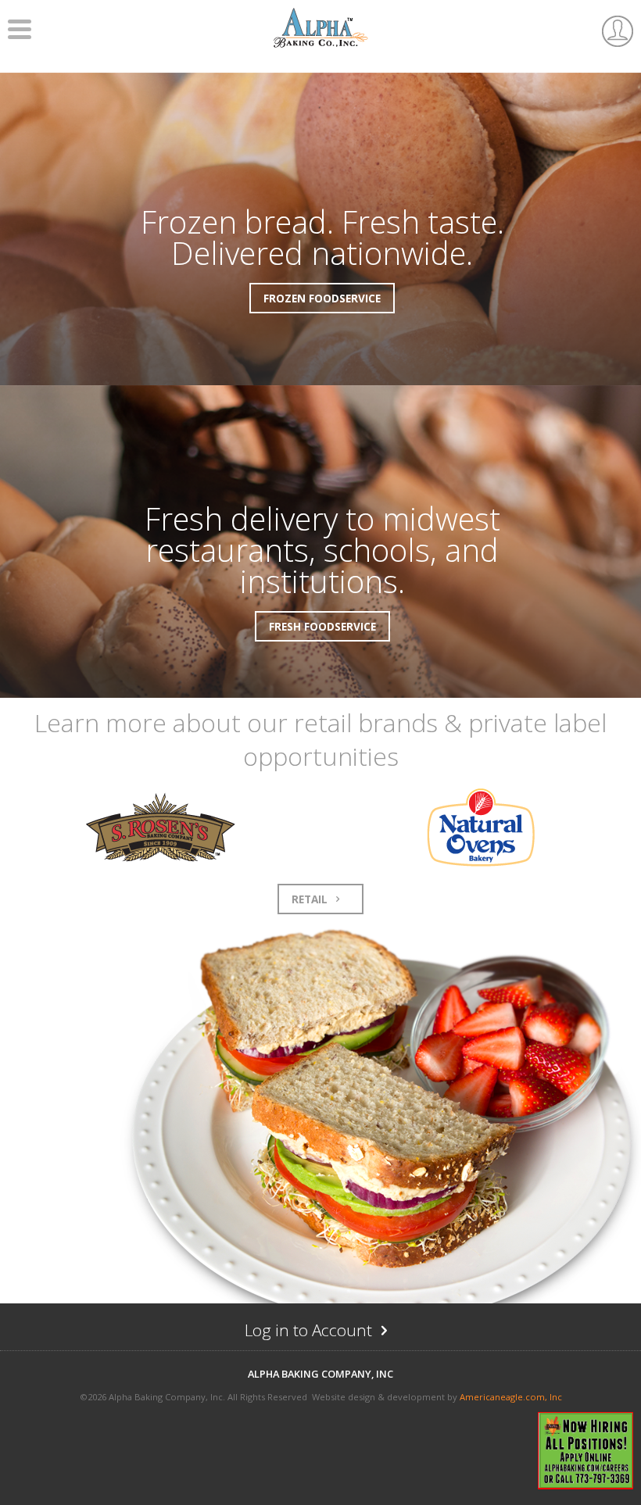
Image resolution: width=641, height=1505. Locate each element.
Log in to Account (340, 1334)
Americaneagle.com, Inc (511, 1397)
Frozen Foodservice (322, 298)
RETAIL (311, 899)
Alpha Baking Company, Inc (320, 1374)
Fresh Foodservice (322, 626)
